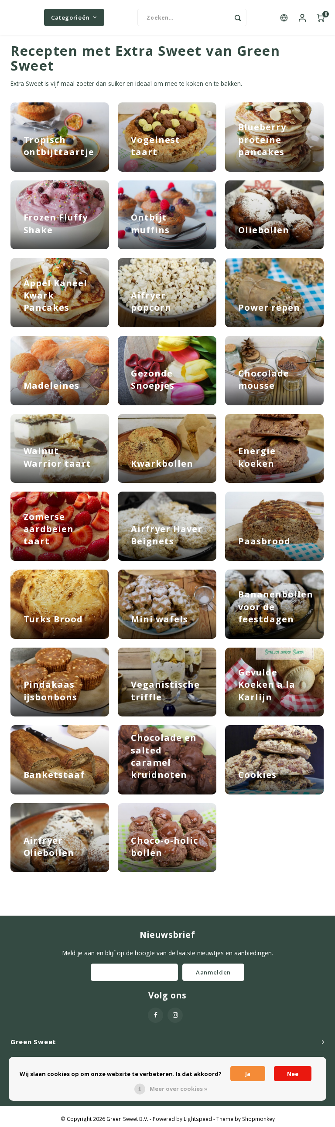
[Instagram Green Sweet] (175, 1015)
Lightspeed (198, 1118)
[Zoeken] (237, 17)
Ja (247, 1074)
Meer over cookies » (179, 1089)
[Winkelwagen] (321, 17)
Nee (292, 1074)
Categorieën (70, 17)
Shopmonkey (258, 1118)
